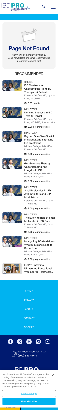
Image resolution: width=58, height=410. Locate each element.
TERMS (29, 291)
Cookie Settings (29, 393)
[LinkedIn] (29, 341)
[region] (29, 389)
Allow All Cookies (29, 401)
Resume (12, 85)
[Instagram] (38, 341)
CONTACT (29, 318)
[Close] (52, 375)
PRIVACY (29, 300)
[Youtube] (47, 341)
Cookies (29, 327)
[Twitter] (19, 341)
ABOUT (29, 309)
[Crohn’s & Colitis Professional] (16, 7)
